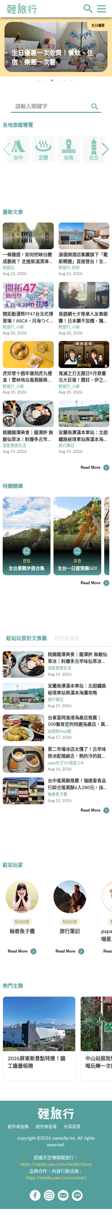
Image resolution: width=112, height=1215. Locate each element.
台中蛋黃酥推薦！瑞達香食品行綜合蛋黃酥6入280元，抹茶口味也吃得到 (78, 785)
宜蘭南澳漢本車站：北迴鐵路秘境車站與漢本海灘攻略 (77, 689)
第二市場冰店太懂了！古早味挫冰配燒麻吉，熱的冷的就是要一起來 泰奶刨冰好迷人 (77, 753)
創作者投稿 (18, 1127)
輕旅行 (22, 8)
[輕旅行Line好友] (77, 1195)
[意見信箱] (63, 1195)
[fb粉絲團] (35, 1195)
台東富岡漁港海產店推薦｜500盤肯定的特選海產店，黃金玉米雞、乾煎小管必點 (76, 722)
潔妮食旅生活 (14, 446)
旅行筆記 (66, 446)
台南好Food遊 (59, 731)
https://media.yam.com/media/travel (56, 1164)
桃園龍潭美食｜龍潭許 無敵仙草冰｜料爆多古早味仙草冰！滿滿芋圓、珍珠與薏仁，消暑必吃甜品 (77, 658)
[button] (39, 80)
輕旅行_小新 (13, 327)
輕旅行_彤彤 (69, 268)
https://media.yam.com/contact (56, 1178)
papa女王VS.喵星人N (66, 763)
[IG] (49, 1195)
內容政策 (72, 1127)
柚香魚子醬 (57, 794)
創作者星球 (46, 1127)
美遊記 (8, 268)
